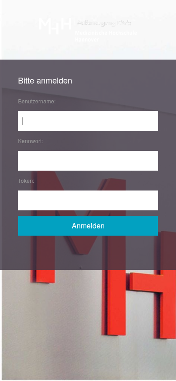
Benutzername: (37, 101)
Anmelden (88, 225)
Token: (26, 180)
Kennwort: (30, 140)
